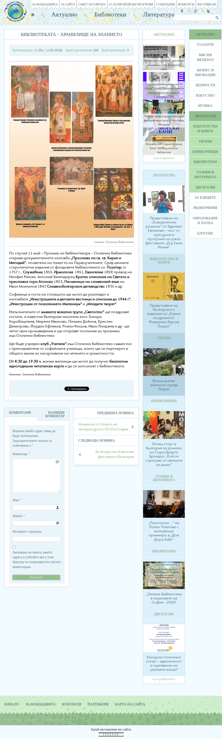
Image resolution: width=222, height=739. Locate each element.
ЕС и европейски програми (131, 4)
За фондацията (45, 4)
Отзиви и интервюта (205, 174)
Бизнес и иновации (205, 72)
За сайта (68, 4)
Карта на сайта (130, 704)
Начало (33, 14)
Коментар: (21, 454)
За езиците (205, 198)
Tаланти (205, 45)
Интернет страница (27, 532)
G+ (196, 11)
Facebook (182, 11)
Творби (205, 141)
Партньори (98, 704)
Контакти (71, 704)
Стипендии (165, 4)
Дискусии (205, 187)
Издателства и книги (205, 128)
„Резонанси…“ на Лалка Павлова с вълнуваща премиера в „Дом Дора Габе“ (164, 531)
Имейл (19, 516)
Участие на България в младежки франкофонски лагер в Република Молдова (164, 120)
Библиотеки (110, 14)
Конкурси (186, 4)
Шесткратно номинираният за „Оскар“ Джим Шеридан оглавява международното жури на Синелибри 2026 (164, 90)
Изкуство (205, 96)
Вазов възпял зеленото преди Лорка (164, 385)
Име (17, 500)
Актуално (64, 14)
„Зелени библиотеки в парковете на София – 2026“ (164, 598)
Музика (205, 106)
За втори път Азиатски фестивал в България (114, 454)
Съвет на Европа (92, 4)
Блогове (205, 233)
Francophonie (205, 208)
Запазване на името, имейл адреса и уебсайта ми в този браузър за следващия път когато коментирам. (37, 559)
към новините (163, 158)
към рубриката (164, 679)
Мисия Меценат (205, 57)
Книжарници (205, 152)
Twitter (209, 11)
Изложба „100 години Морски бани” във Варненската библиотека (164, 148)
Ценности (205, 85)
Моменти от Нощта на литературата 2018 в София (103, 427)
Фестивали (206, 4)
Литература (159, 14)
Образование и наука (205, 220)
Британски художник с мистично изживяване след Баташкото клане (164, 64)
